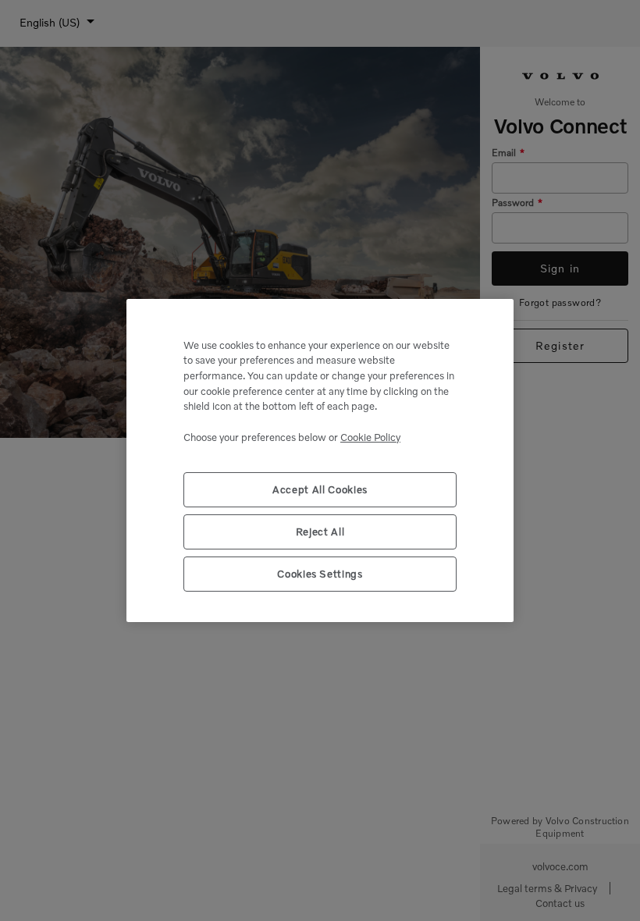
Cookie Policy (370, 437)
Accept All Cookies (320, 489)
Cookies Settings (320, 573)
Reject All (320, 531)
